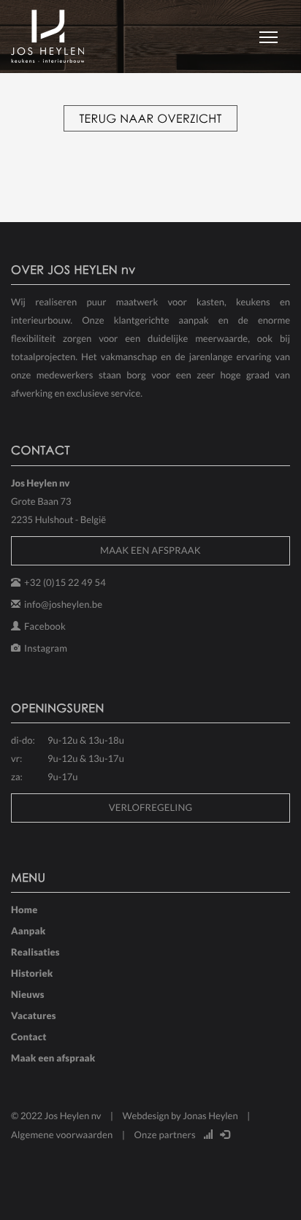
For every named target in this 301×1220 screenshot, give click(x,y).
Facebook (45, 626)
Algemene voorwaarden (62, 1134)
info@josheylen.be (63, 604)
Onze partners (165, 1134)
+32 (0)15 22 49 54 (65, 582)
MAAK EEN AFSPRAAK (150, 550)
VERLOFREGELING (151, 807)
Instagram (45, 648)
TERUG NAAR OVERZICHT (150, 118)
